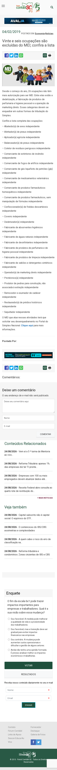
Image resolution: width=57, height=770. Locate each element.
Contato (11, 727)
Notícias (49, 33)
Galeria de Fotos (38, 734)
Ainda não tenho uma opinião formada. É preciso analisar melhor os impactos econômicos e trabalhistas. (29, 653)
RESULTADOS (28, 674)
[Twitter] (38, 742)
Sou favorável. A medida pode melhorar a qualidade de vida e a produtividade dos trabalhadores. (29, 622)
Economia (40, 33)
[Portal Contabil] (28, 754)
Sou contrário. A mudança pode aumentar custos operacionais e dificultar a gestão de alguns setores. (28, 642)
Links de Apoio (14, 734)
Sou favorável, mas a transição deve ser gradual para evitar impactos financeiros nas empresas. (29, 632)
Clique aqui (27, 325)
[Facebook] (33, 742)
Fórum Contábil (15, 731)
